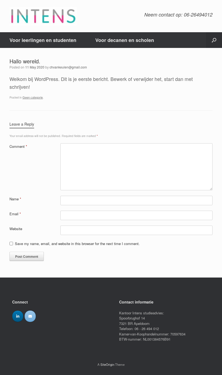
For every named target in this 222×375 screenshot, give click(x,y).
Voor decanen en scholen (124, 40)
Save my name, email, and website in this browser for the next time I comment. (77, 243)
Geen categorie (32, 97)
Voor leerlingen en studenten (42, 40)
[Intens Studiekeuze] (43, 16)
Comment (18, 146)
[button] (214, 40)
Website (15, 228)
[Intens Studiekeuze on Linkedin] (17, 316)
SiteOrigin (107, 364)
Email (15, 213)
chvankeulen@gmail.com (68, 67)
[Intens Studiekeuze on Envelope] (30, 316)
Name (15, 198)
